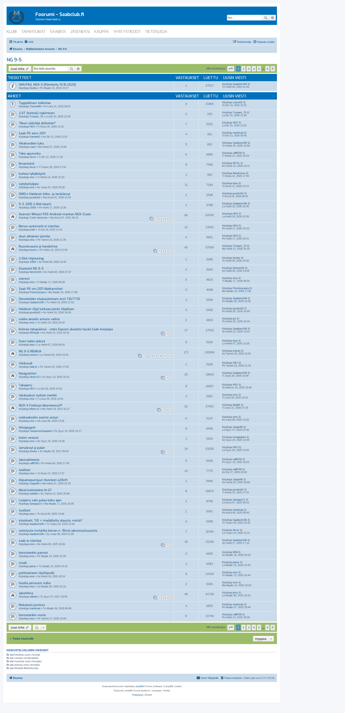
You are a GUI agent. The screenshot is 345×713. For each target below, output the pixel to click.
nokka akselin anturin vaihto (39, 319)
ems (32, 177)
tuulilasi (24, 470)
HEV (32, 126)
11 (165, 356)
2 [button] (243, 69)
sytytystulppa (29, 184)
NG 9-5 (14, 60)
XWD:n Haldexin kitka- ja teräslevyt (44, 194)
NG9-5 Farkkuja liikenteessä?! (40, 405)
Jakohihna (26, 593)
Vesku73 (34, 376)
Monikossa (239, 173)
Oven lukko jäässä (32, 341)
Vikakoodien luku (31, 143)
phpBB (139, 686)
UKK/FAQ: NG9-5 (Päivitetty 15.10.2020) (47, 85)
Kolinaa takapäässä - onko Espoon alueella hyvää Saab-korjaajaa (66, 329)
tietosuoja (156, 31)
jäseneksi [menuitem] (80, 31)
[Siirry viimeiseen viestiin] (249, 84)
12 (170, 356)
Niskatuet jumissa (32, 605)
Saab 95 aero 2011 (32, 133)
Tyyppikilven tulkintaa (35, 103)
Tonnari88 (35, 106)
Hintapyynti (27, 428)
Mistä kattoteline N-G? (35, 490)
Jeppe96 (238, 427)
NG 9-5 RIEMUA (30, 351)
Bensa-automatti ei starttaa (39, 226)
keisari (33, 354)
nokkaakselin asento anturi (38, 417)
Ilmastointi (26, 164)
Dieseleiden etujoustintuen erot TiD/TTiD (49, 299)
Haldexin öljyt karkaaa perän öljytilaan (46, 309)
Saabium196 (240, 84)
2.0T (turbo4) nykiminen (37, 113)
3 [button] (248, 69)
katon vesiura (28, 438)
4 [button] (254, 69)
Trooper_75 (36, 116)
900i (235, 552)
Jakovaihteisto (29, 460)
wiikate (33, 596)
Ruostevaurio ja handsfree (38, 246)
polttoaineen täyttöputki (36, 573)
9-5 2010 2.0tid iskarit (35, 204)
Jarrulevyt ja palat (32, 448)
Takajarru (25, 385)
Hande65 (35, 136)
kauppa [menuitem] (101, 31)
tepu (235, 183)
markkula (238, 132)
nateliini (34, 493)
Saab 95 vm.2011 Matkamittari (41, 289)
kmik (32, 229)
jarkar (33, 566)
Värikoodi (25, 363)
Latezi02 (237, 102)
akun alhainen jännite (34, 236)
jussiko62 (35, 197)
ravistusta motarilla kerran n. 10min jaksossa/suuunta (58, 531)
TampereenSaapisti (40, 431)
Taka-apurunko (30, 153)
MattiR (236, 404)
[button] (230, 69)
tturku (33, 88)
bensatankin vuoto (32, 615)
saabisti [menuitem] (58, 31)
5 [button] (259, 69)
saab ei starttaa (30, 541)
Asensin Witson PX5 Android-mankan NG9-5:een (55, 214)
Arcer (33, 156)
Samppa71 (36, 503)
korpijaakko (239, 437)
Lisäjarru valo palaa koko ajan (40, 500)
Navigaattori (27, 373)
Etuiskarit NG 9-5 (31, 269)
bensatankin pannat (33, 553)
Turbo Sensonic (39, 217)
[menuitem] (29, 42)
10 (160, 356)
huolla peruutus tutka (35, 583)
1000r (33, 207)
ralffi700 (237, 152)
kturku (33, 249)
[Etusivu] (21, 16)
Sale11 (33, 366)
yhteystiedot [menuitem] (127, 31)
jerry (235, 592)
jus (234, 318)
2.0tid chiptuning (31, 258)
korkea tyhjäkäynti (32, 174)
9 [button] (267, 69)
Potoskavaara (38, 292)
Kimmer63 (35, 272)
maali (23, 563)
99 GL (236, 163)
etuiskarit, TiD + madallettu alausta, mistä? (50, 520)
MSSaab (34, 332)
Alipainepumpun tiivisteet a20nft (43, 480)
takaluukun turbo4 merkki (38, 395)
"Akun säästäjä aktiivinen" (37, 123)
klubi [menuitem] (12, 31)
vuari (32, 146)
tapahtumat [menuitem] (33, 31)
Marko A (34, 408)
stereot (24, 279)
